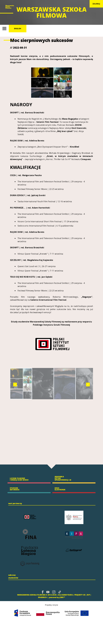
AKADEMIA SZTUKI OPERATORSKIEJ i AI (63, 478)
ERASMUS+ (42, 597)
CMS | (14, 595)
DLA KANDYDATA (65, 595)
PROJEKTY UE (79, 595)
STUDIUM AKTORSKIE (14, 489)
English (17, 28)
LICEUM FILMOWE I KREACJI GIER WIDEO (19, 479)
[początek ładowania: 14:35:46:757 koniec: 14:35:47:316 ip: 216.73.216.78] (42, 592)
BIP (88, 595)
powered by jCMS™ (57, 597)
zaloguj (96, 4)
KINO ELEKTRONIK (60, 489)
